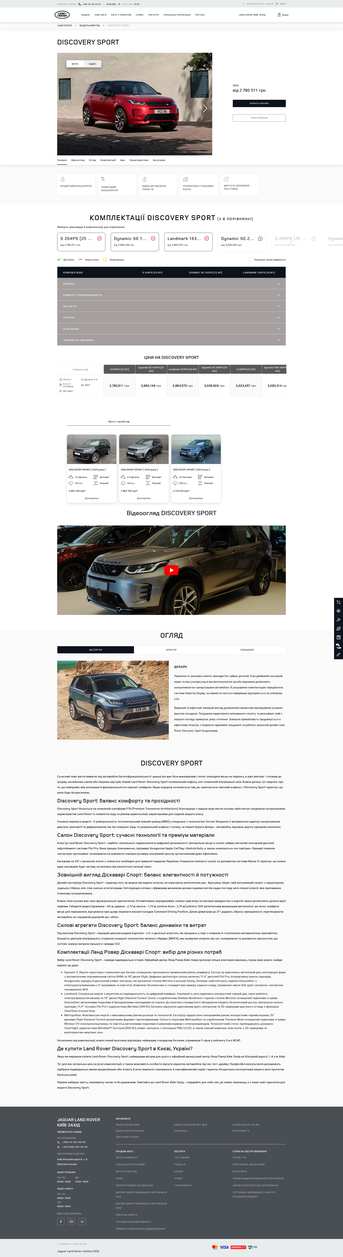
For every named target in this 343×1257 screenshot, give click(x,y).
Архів (119, 1178)
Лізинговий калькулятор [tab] (109, 188)
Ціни (122, 160)
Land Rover (64, 25)
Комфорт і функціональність (83, 295)
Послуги (153, 14)
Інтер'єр (68, 317)
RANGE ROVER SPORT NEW (190, 1124)
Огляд (92, 160)
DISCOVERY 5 (241, 1130)
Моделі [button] (85, 14)
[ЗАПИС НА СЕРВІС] (338, 619)
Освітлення (71, 328)
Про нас (200, 14)
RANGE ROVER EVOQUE (130, 1130)
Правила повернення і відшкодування (140, 1228)
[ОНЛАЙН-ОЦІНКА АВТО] (338, 628)
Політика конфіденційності (133, 1221)
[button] (283, 15)
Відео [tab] (92, 63)
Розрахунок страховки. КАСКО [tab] (198, 187)
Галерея (62, 160)
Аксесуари (159, 160)
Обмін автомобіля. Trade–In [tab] (154, 187)
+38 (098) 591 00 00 (74, 1146)
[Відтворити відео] (171, 570)
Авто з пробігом (121, 14)
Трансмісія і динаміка (78, 340)
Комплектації (108, 160)
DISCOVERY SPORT (127, 1136)
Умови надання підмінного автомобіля (258, 1178)
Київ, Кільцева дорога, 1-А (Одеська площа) (72, 1161)
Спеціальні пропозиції (177, 14)
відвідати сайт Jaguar (260, 4)
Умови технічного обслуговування (255, 1185)
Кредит (178, 1171)
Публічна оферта (126, 1214)
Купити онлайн (259, 103)
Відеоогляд (77, 160)
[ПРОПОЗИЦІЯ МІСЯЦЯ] (338, 602)
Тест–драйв (181, 1157)
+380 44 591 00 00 (91, 4)
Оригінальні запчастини (249, 1164)
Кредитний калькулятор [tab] (76, 186)
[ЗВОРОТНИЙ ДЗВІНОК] (338, 654)
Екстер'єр (70, 306)
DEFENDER (180, 1130)
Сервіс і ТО (239, 1157)
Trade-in (179, 1164)
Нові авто (100, 14)
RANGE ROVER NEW (128, 1124)
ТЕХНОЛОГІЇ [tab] (247, 649)
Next (290, 242)
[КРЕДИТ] (338, 637)
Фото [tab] (75, 63)
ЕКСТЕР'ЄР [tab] (95, 649)
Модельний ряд (89, 25)
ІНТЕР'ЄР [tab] (171, 649)
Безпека (69, 283)
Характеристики (139, 160)
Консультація (259, 117)
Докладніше (92, 498)
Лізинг (178, 1178)
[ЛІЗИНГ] (338, 646)
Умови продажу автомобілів (134, 1185)
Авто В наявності (127, 1157)
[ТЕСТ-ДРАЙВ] (338, 611)
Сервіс (140, 14)
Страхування (182, 1185)
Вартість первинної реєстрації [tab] (236, 187)
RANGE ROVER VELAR (246, 1124)
